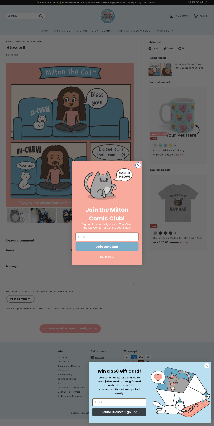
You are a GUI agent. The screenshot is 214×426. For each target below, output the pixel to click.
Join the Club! (107, 246)
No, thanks (107, 257)
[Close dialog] (138, 165)
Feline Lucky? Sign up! (119, 412)
